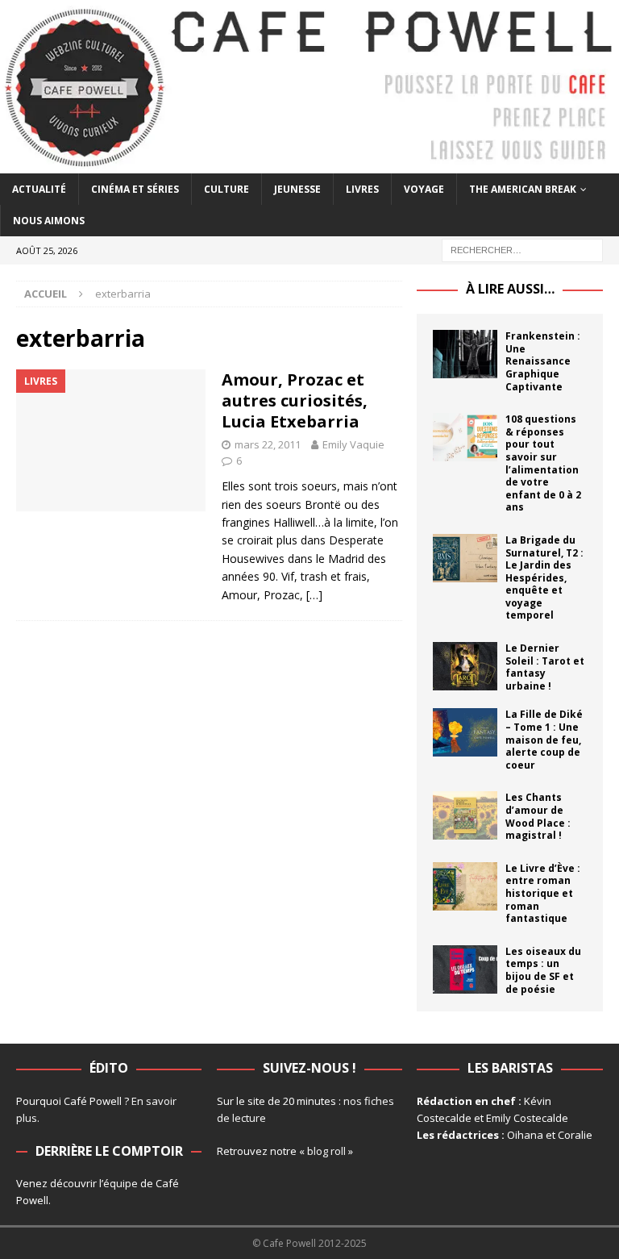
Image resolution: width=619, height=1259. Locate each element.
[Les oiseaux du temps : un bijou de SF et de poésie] (465, 969)
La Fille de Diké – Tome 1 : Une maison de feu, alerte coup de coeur (544, 739)
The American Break (522, 189)
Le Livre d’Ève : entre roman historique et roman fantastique (542, 893)
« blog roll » (326, 1151)
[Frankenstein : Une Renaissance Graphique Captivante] (465, 354)
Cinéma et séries (135, 189)
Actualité (39, 189)
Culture (226, 189)
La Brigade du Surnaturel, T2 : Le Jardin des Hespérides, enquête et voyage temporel (544, 578)
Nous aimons (49, 220)
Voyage (424, 189)
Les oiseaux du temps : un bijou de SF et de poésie (543, 970)
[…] (314, 594)
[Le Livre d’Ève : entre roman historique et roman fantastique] (465, 886)
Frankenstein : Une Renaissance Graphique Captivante (542, 361)
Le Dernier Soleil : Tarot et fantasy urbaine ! (544, 667)
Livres (362, 189)
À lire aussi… (510, 289)
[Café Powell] (309, 164)
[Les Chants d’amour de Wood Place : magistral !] (465, 815)
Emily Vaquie (353, 444)
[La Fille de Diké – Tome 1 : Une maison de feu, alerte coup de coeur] (465, 732)
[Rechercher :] (522, 249)
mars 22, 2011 (268, 444)
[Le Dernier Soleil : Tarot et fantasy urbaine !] (465, 666)
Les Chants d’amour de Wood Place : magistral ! (538, 816)
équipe (120, 1183)
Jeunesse (297, 189)
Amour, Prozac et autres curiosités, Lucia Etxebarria (295, 400)
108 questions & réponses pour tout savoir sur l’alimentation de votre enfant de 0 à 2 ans (543, 463)
